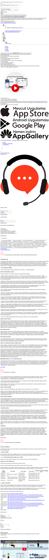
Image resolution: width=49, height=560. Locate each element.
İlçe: (1, 525)
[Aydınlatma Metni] (4, 36)
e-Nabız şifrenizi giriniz (4, 5)
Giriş (2, 13)
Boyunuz (2, 220)
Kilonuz (2, 221)
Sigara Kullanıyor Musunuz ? (6, 231)
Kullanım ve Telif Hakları (8, 143)
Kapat (1, 437)
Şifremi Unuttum (3, 12)
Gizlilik (4, 142)
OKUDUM (2, 367)
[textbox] (17, 2)
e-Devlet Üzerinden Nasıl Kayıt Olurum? (8, 22)
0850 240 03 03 (3, 154)
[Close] (0, 257)
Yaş (1, 228)
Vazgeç (1, 222)
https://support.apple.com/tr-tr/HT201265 (15, 500)
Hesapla (5, 222)
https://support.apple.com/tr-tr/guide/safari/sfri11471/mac (33, 500)
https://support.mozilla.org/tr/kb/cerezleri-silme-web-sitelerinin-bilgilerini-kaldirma (22, 497)
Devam (4, 534)
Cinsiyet (2, 229)
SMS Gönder (4, 214)
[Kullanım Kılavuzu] (3, 33)
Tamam (4, 437)
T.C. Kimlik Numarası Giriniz (6, 2)
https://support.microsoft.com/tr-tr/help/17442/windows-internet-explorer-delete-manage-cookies (25, 496)
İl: (0, 523)
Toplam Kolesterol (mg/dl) (5, 232)
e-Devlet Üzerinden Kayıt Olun (9, 21)
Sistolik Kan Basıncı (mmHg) (6, 233)
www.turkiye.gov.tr (37, 101)
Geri (1, 214)
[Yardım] (4, 39)
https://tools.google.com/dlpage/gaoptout (15, 493)
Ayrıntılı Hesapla (3, 248)
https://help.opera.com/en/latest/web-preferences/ (16, 498)
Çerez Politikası (6, 144)
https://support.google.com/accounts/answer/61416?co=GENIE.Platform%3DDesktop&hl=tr (24, 494)
